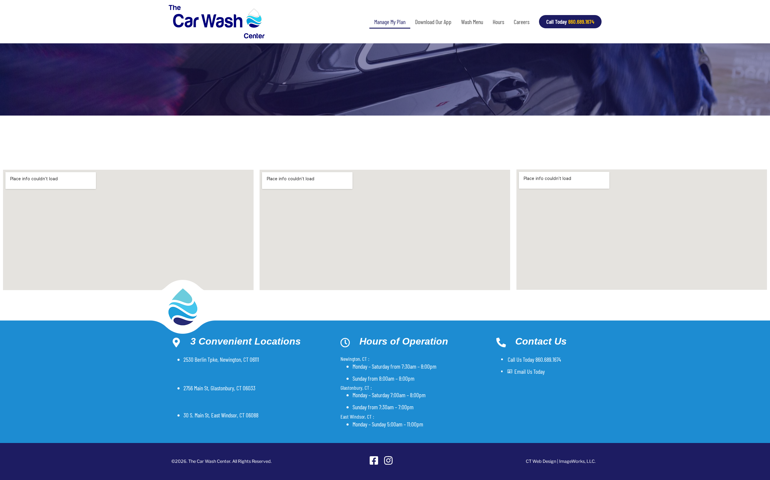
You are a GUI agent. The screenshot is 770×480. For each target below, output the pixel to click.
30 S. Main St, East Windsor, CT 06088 (220, 415)
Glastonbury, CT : (356, 387)
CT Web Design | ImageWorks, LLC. (561, 461)
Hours (498, 21)
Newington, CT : (354, 358)
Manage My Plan (389, 21)
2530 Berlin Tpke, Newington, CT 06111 (221, 359)
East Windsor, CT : (357, 416)
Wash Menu (472, 21)
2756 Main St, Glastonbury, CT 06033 (219, 388)
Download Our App (433, 21)
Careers (521, 21)
